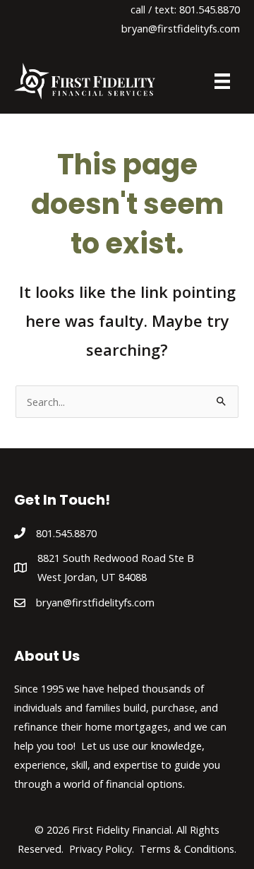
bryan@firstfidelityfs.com (180, 28)
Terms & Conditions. (188, 848)
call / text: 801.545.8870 (185, 9)
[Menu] (222, 81)
